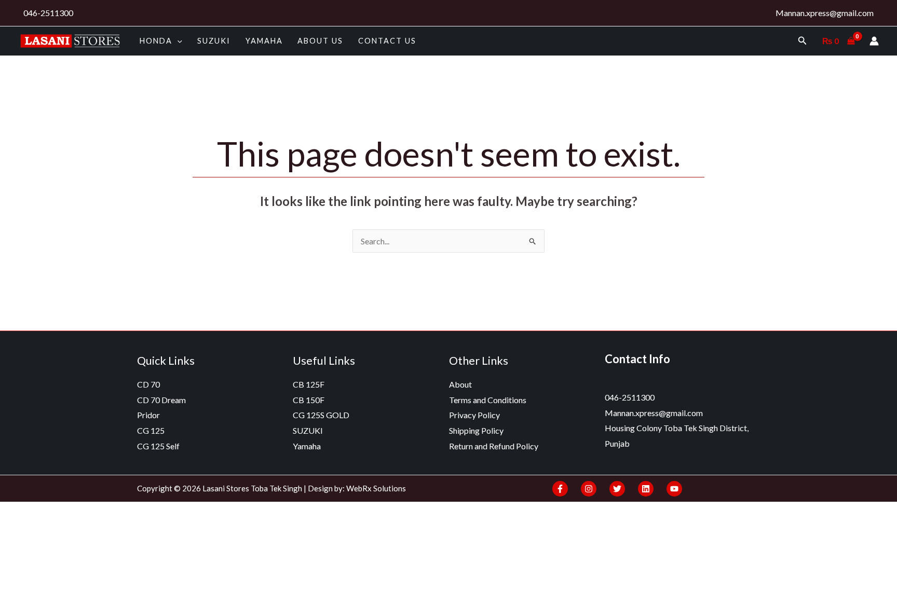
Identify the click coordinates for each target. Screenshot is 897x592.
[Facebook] (560, 489)
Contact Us (387, 40)
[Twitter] (617, 489)
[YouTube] (674, 489)
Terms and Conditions (487, 400)
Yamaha (264, 40)
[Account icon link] (874, 41)
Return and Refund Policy (493, 446)
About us (320, 40)
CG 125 (151, 430)
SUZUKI (213, 40)
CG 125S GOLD (321, 415)
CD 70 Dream (161, 400)
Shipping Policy (476, 430)
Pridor (148, 415)
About (460, 384)
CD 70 (148, 384)
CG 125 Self (158, 446)
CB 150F (308, 400)
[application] (177, 40)
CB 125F (308, 384)
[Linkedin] (646, 489)
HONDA (156, 40)
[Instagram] (588, 489)
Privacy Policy (474, 415)
